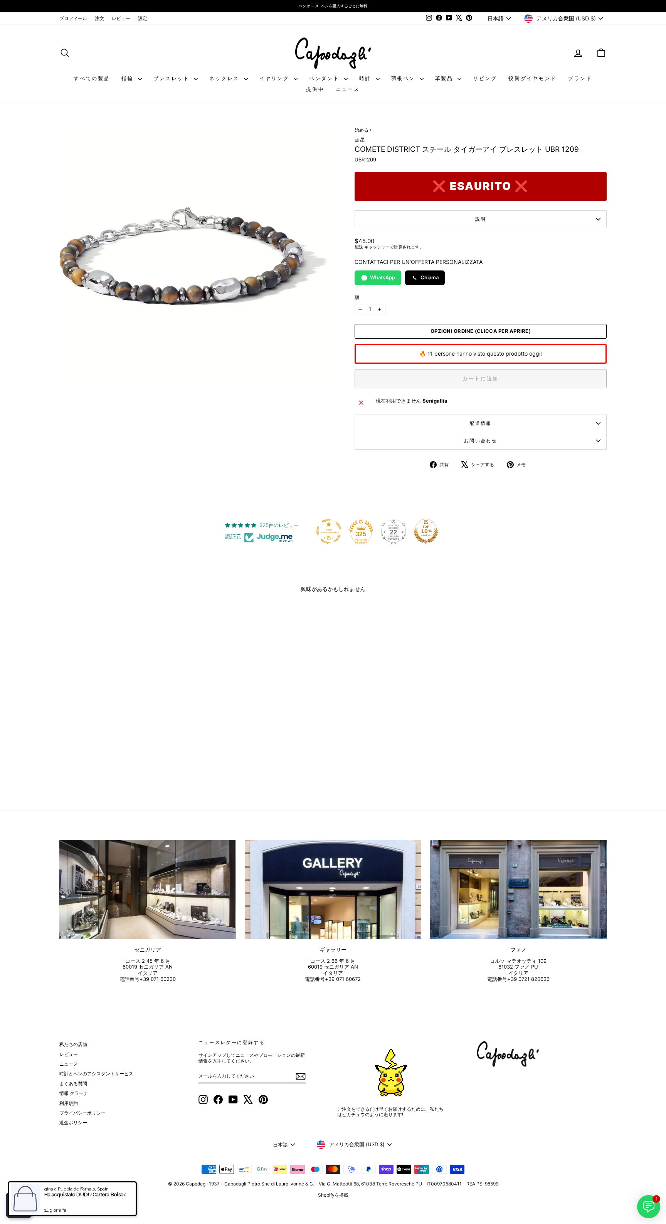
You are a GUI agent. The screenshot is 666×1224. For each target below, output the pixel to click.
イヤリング (275, 78)
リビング (485, 78)
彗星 (360, 140)
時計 (366, 78)
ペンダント (325, 78)
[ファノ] (518, 889)
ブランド (580, 78)
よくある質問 (73, 1083)
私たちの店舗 (73, 1044)
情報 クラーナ (73, 1093)
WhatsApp (382, 277)
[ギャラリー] (333, 889)
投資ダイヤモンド (532, 78)
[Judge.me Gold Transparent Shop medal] (328, 531)
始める (361, 130)
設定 (142, 18)
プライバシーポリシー (82, 1113)
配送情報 (480, 423)
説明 (480, 219)
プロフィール (73, 18)
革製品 (445, 78)
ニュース (348, 89)
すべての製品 (92, 78)
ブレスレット (172, 78)
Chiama (429, 277)
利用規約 (68, 1103)
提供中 (315, 89)
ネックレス (225, 78)
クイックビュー (124, 734)
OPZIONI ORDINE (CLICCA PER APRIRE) (481, 331)
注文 (99, 18)
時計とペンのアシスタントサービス (96, 1073)
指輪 (128, 78)
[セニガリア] (147, 889)
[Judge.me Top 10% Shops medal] (426, 531)
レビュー (121, 18)
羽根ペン (404, 78)
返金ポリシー (73, 1122)
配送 (359, 247)
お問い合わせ (480, 440)
